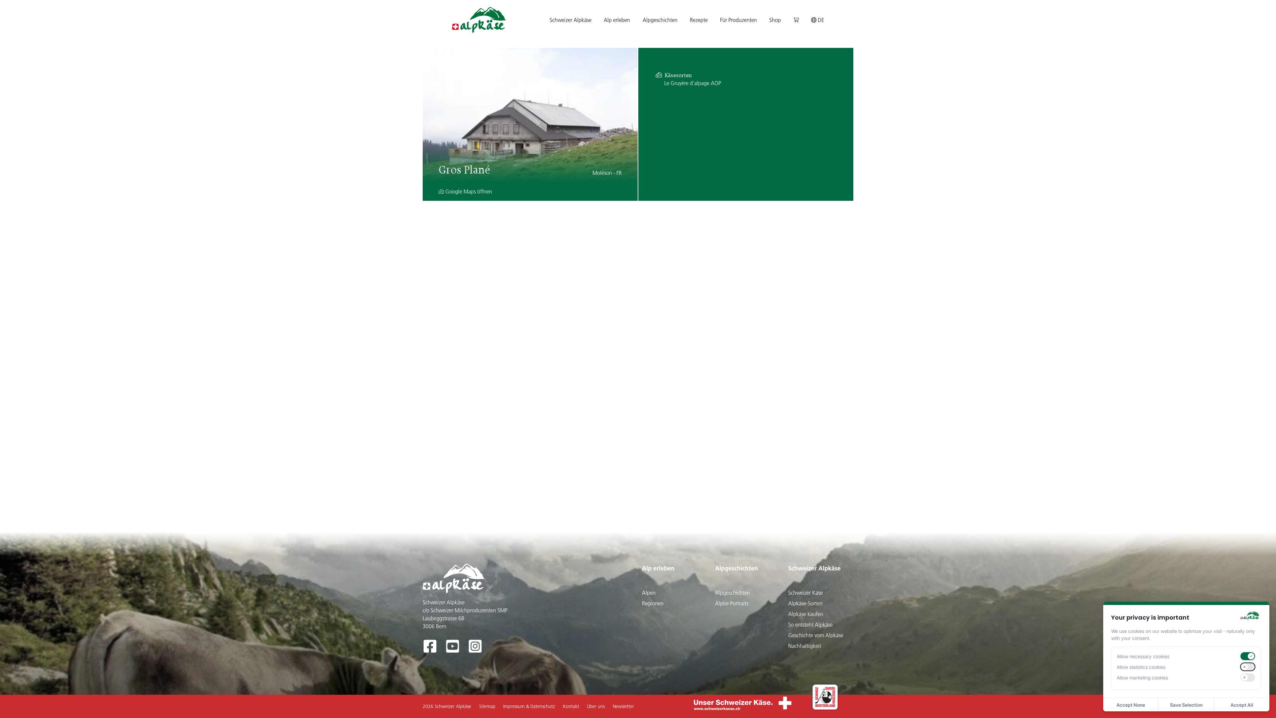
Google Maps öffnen (468, 191)
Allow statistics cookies (1141, 667)
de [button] (820, 20)
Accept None (1130, 705)
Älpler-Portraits (731, 603)
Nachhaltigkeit (804, 646)
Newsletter (623, 706)
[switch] (1247, 656)
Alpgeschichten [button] (660, 20)
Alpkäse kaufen (805, 614)
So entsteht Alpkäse (810, 624)
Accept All (1241, 705)
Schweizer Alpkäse (814, 568)
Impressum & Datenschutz (529, 706)
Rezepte (699, 20)
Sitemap (487, 706)
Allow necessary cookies (1143, 656)
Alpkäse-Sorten (805, 603)
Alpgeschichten (736, 568)
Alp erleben (658, 568)
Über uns (596, 706)
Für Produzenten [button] (738, 20)
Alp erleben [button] (617, 20)
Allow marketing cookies (1142, 677)
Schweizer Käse (805, 592)
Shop (775, 20)
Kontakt (571, 706)
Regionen (653, 603)
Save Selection (1186, 705)
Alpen (649, 592)
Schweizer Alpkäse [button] (570, 20)
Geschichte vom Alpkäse (815, 635)
